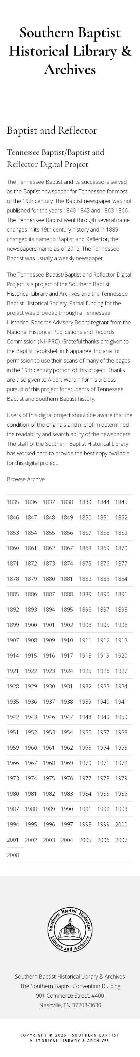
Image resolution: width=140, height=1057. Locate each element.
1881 (67, 579)
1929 (31, 686)
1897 (103, 609)
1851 (103, 517)
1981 (31, 793)
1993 (121, 809)
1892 (13, 609)
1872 (31, 563)
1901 (49, 625)
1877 (121, 563)
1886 (31, 594)
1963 (85, 747)
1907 (13, 640)
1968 (49, 763)
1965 (121, 747)
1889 (85, 594)
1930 (49, 686)
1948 (85, 717)
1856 (67, 533)
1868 (85, 548)
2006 (103, 840)
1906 (121, 625)
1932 (85, 686)
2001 (13, 839)
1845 (121, 502)
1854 (31, 533)
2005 (85, 840)
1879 (31, 579)
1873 (49, 563)
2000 (121, 824)
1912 (103, 640)
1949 (103, 717)
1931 (67, 686)
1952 (31, 732)
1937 (49, 701)
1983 (67, 793)
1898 (121, 609)
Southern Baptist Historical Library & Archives (70, 50)
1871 (13, 563)
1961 (49, 747)
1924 (67, 671)
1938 (67, 701)
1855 (49, 533)
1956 (85, 732)
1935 (13, 701)
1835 (13, 502)
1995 (31, 824)
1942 (13, 717)
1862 (49, 548)
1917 (67, 655)
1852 (121, 517)
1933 (103, 686)
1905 (103, 625)
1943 (31, 717)
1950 (121, 717)
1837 (49, 502)
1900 (31, 625)
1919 (103, 655)
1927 (121, 671)
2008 (13, 855)
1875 (85, 563)
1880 (49, 579)
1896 (85, 609)
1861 (31, 548)
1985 (103, 793)
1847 (31, 517)
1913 (121, 640)
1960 (31, 747)
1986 (121, 793)
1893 (31, 609)
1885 (13, 594)
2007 (121, 840)
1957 (103, 732)
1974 (31, 778)
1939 (85, 701)
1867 (67, 548)
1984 (85, 793)
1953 (49, 732)
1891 (121, 594)
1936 (31, 701)
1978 (103, 778)
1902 (67, 625)
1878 (13, 579)
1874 (67, 563)
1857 (85, 533)
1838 (67, 502)
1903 (85, 625)
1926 (103, 671)
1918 (85, 655)
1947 (67, 717)
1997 (67, 824)
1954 (67, 732)
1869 (103, 548)
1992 (103, 809)
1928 (13, 686)
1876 (103, 563)
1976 (67, 778)
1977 (85, 778)
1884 (121, 579)
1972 (121, 763)
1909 (49, 640)
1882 (85, 579)
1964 (103, 747)
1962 (67, 747)
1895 (67, 609)
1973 (13, 778)
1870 (121, 548)
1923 (49, 671)
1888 (67, 594)
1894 (49, 609)
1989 (49, 809)
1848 (49, 517)
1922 (31, 671)
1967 (31, 763)
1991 (85, 809)
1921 (13, 671)
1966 (13, 763)
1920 (121, 655)
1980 (13, 793)
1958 (121, 732)
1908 (31, 640)
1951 (13, 732)
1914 (13, 655)
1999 (103, 824)
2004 (67, 840)
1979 (121, 778)
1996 (49, 824)
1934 (121, 686)
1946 (49, 717)
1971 (103, 763)
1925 (85, 671)
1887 (49, 594)
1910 (67, 640)
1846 (13, 517)
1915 (31, 655)
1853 (13, 533)
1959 (13, 747)
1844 (103, 502)
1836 (31, 502)
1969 (67, 763)
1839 (85, 502)
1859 (121, 533)
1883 (103, 579)
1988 (31, 809)
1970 (85, 763)
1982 (49, 793)
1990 (67, 809)
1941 (121, 701)
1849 (67, 517)
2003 (49, 840)
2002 (31, 840)
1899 (13, 625)
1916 (49, 655)
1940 (103, 701)
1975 (49, 778)
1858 (103, 533)
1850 (85, 517)
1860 (13, 548)
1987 (13, 809)
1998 (85, 824)
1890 (103, 594)
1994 (13, 824)
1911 (85, 640)
